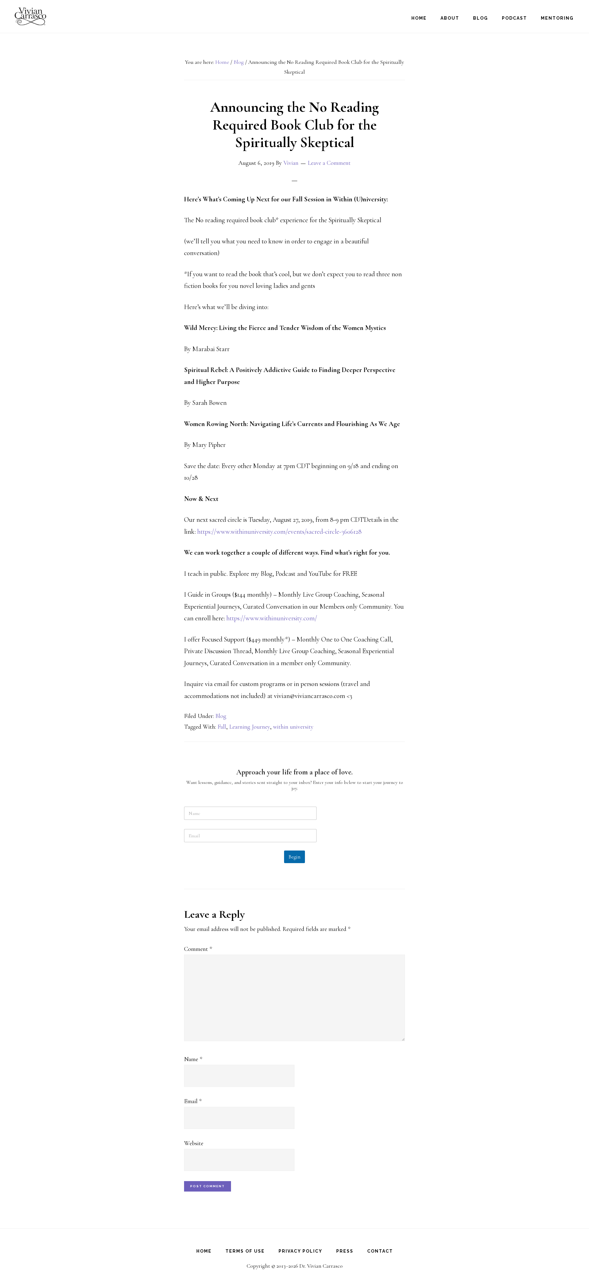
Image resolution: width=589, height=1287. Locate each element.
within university (293, 727)
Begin (294, 857)
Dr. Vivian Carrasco (40, 16)
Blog (220, 716)
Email (193, 1101)
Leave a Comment (329, 163)
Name (193, 1059)
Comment (198, 949)
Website (193, 1143)
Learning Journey (249, 727)
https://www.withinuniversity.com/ (271, 618)
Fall (222, 727)
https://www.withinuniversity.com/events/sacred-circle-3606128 (279, 532)
